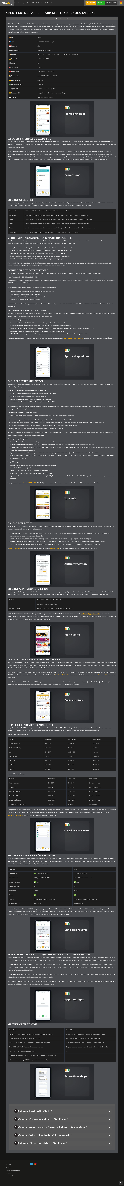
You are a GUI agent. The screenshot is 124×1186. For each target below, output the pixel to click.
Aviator (53, 3)
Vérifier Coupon (29, 3)
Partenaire (8, 1173)
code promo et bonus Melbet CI (73, 338)
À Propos (8, 1164)
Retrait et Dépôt (58, 3)
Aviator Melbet (54, 548)
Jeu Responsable (10, 1176)
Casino (48, 3)
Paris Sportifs (42, 3)
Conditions (8, 1167)
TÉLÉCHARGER (111, 3)
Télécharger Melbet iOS (32, 3)
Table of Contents (63, 18)
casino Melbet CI (14, 548)
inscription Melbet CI (61, 675)
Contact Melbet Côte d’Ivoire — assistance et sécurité (63, 3)
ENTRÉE (100, 3)
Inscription (23, 3)
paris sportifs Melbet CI (28, 483)
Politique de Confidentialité (13, 1170)
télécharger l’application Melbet (90, 614)
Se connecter (17, 3)
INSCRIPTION (91, 3)
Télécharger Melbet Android (36, 3)
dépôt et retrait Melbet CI (15, 815)
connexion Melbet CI (100, 675)
